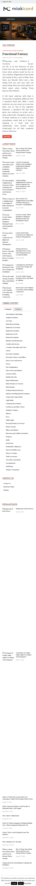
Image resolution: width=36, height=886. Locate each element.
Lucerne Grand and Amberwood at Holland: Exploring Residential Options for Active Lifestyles (24, 166)
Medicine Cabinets (12, 410)
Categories (8, 309)
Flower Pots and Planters (14, 370)
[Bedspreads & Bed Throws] (8, 509)
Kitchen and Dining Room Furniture (18, 393)
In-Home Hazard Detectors (14, 390)
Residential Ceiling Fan (13, 446)
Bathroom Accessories (13, 327)
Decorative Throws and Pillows (16, 357)
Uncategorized (10, 463)
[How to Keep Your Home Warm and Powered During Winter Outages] (8, 149)
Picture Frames (11, 427)
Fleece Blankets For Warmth (11, 842)
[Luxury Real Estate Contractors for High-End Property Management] (8, 233)
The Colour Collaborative (10, 816)
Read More (6, 136)
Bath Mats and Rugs (12, 324)
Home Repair (10, 387)
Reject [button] (21, 883)
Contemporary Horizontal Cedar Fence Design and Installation (24, 267)
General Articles (11, 374)
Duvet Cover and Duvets (14, 360)
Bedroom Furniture (12, 337)
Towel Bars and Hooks (13, 460)
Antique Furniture (12, 317)
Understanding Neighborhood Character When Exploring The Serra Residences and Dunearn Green (24, 184)
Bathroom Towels (11, 334)
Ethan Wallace (19, 57)
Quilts (8, 440)
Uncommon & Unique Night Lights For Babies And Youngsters (23, 655)
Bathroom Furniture (12, 331)
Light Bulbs (10, 400)
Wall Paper (9, 466)
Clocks (8, 350)
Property (9, 436)
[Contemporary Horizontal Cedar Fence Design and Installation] (8, 265)
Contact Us (7, 483)
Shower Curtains (11, 453)
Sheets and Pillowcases (13, 450)
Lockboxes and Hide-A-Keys (15, 407)
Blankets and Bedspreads (14, 341)
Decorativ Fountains (12, 354)
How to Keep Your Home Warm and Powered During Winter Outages (24, 150)
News (7, 417)
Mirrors (8, 413)
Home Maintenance (12, 380)
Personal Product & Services (15, 423)
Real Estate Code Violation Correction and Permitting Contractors (24, 289)
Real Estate (9, 443)
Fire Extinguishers (12, 367)
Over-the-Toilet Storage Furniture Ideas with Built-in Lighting (24, 278)
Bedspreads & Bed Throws (25, 508)
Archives (18, 309)
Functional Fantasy (15, 54)
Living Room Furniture (13, 403)
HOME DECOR (11, 377)
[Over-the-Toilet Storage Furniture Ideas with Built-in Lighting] (8, 276)
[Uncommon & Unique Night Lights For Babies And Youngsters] (8, 653)
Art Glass (9, 321)
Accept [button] (14, 883)
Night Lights (10, 420)
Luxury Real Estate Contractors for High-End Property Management (24, 235)
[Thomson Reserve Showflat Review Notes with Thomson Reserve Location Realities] (8, 249)
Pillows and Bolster (12, 430)
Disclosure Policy (8, 487)
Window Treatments (12, 470)
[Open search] (31, 19)
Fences (8, 364)
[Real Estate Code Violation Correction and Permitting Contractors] (8, 288)
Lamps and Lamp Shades (14, 397)
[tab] (8, 309)
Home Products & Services (14, 384)
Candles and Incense (12, 344)
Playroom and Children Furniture (12, 50)
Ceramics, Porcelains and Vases (16, 347)
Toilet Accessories (11, 456)
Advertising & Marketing (14, 314)
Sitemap (6, 490)
